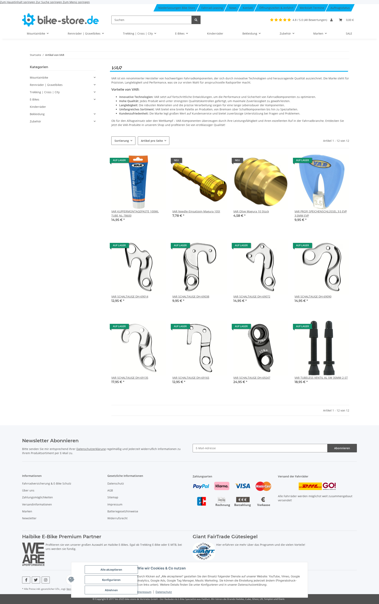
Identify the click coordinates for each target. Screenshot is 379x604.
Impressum (144, 592)
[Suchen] (196, 20)
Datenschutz (164, 592)
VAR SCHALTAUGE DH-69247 (251, 377)
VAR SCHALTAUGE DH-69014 (129, 296)
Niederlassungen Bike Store (176, 8)
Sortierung (121, 141)
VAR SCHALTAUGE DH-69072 (251, 296)
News (232, 8)
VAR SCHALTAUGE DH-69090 (313, 296)
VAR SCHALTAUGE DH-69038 (190, 296)
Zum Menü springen (76, 2)
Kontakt (248, 8)
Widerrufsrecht (117, 518)
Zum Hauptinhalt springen (18, 2)
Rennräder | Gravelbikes (46, 85)
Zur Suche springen (49, 2)
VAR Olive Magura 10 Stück (251, 211)
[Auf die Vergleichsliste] (159, 161)
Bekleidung (37, 114)
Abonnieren (342, 448)
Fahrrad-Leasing (212, 8)
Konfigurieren (111, 579)
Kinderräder (38, 107)
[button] (331, 20)
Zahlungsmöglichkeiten (37, 497)
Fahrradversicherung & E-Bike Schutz (46, 483)
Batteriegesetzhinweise (122, 511)
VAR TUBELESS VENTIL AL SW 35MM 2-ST (321, 377)
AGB (110, 490)
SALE (349, 33)
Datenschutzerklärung (91, 449)
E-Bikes (34, 99)
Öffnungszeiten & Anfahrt (276, 8)
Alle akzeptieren (111, 569)
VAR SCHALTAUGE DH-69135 (129, 377)
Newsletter (29, 518)
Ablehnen (111, 590)
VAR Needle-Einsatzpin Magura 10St (196, 211)
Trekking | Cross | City (45, 92)
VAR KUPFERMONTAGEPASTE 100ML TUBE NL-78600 (135, 213)
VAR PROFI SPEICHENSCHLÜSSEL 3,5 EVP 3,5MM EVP (321, 213)
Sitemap (112, 497)
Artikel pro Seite (152, 141)
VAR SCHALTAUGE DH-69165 (190, 377)
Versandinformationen (37, 504)
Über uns (28, 490)
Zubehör (35, 121)
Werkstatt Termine (312, 8)
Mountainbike (39, 77)
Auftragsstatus (340, 8)
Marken (27, 511)
